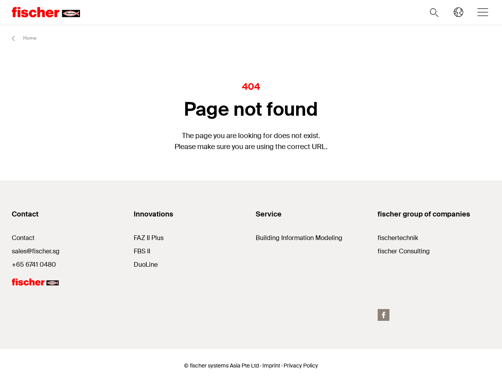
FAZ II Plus (149, 238)
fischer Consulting (404, 251)
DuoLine (146, 264)
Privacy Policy (301, 365)
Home (29, 38)
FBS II (142, 251)
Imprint (271, 365)
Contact (23, 238)
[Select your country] (458, 12)
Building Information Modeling (299, 238)
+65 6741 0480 (34, 264)
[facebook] (383, 315)
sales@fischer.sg (36, 251)
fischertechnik (398, 238)
